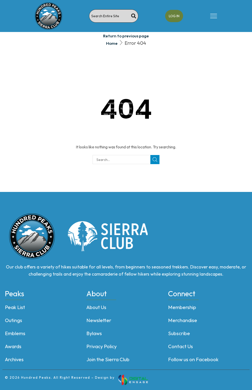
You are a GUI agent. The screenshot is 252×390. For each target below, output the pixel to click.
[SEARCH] (154, 159)
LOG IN (174, 16)
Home (112, 43)
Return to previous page (126, 35)
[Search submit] (133, 16)
